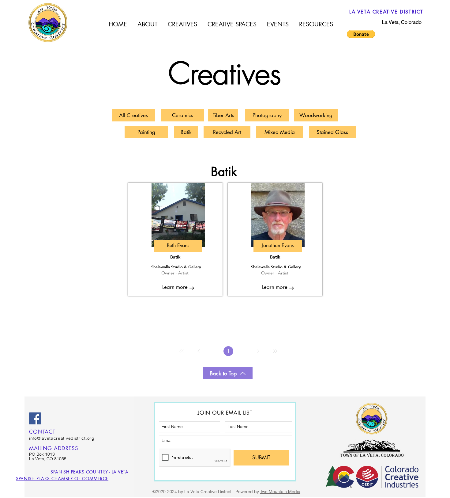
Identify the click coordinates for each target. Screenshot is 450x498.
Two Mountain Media (280, 491)
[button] (361, 34)
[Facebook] (35, 418)
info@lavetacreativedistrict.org (62, 438)
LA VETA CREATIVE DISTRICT (386, 12)
